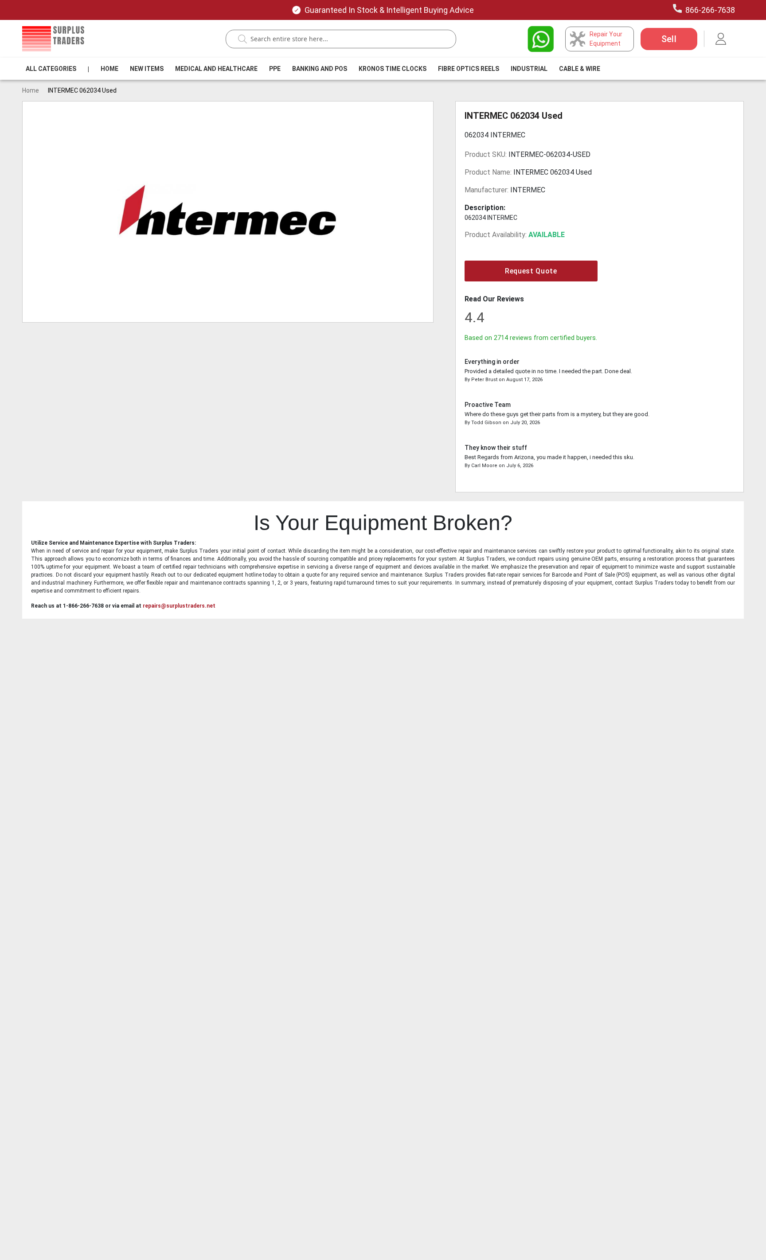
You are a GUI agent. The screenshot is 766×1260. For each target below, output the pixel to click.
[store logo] (53, 38)
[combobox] (345, 39)
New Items (147, 68)
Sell (668, 39)
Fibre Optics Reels (468, 68)
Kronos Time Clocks (392, 68)
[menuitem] (51, 69)
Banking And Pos (319, 68)
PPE (275, 68)
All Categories (51, 68)
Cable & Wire (579, 68)
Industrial (529, 68)
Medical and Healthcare (216, 68)
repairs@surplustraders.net (179, 606)
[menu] (314, 69)
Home (109, 68)
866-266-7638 (710, 10)
